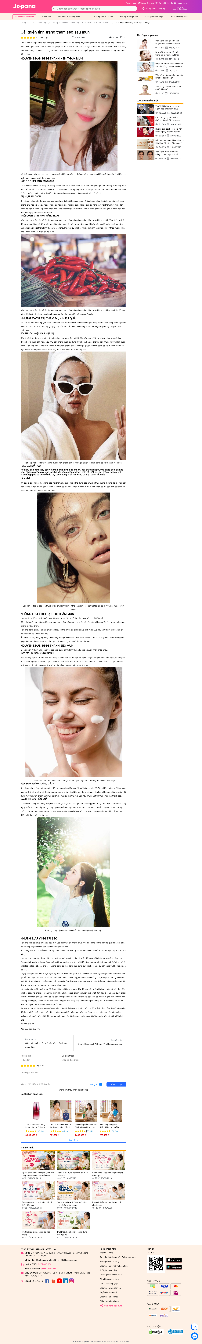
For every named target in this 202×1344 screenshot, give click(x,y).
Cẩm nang (41, 22)
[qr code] (156, 1264)
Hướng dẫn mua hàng (109, 1261)
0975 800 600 (44, 1264)
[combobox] (94, 8)
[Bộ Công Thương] (156, 1334)
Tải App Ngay (131, 3)
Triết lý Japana (106, 1252)
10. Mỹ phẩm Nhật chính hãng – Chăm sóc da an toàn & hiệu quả (81, 22)
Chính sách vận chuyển (110, 1288)
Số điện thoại (68, 1056)
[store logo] (24, 7)
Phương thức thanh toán (111, 1275)
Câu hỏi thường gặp (109, 1283)
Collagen (102, 989)
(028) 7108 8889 (48, 1268)
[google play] (174, 1270)
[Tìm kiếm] (54, 9)
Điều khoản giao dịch (109, 1279)
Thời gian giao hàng (108, 1270)
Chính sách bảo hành (109, 1301)
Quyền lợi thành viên (109, 1292)
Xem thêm (73, 1140)
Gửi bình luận (116, 1084)
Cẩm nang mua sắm (181, 3)
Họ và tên (26, 1056)
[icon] (47, 1282)
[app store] (174, 1263)
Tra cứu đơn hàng (147, 3)
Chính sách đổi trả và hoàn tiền (114, 1266)
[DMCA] (175, 1334)
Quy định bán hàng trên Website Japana (118, 1257)
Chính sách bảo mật (109, 1297)
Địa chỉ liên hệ (163, 3)
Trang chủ (25, 22)
